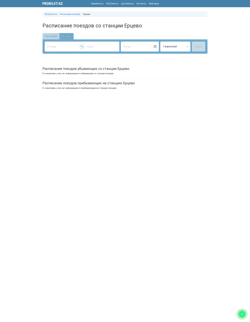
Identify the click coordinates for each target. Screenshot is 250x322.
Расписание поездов (70, 14)
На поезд (66, 36)
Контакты (141, 3)
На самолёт (51, 36)
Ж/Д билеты (112, 3)
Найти (198, 46)
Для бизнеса (127, 3)
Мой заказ (154, 3)
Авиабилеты (97, 3)
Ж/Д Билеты (51, 14)
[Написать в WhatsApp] (242, 314)
